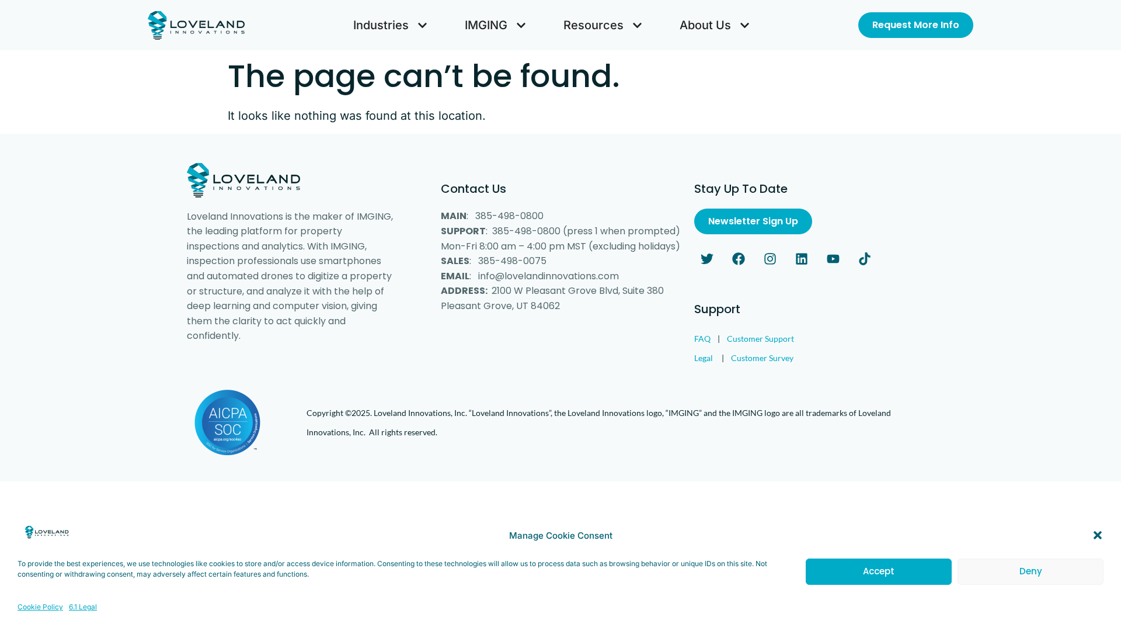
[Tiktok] (865, 259)
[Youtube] (833, 259)
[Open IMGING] (521, 25)
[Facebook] (738, 259)
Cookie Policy (40, 606)
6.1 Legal (83, 606)
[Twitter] (707, 259)
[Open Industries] (422, 25)
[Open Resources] (637, 25)
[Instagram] (770, 259)
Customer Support (760, 339)
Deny (1030, 571)
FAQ (702, 339)
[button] (1097, 535)
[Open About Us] (745, 25)
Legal (703, 358)
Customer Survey (762, 358)
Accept (878, 571)
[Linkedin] (801, 259)
